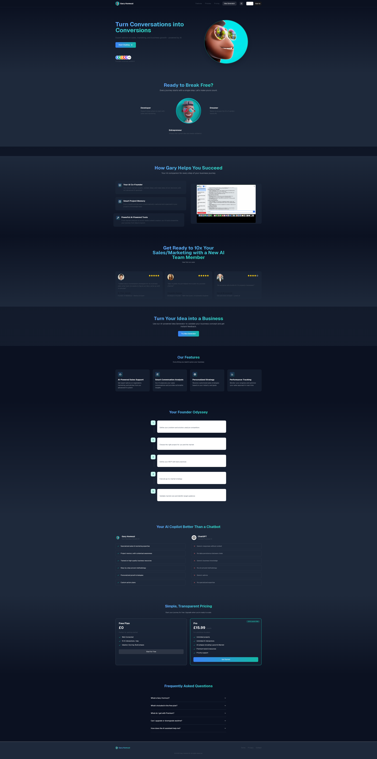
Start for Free (151, 652)
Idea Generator (229, 3)
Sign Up (257, 3)
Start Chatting (124, 45)
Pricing (216, 3)
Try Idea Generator (188, 334)
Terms (243, 748)
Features (198, 3)
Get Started (226, 659)
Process (208, 3)
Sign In (250, 3)
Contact (259, 748)
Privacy (250, 748)
